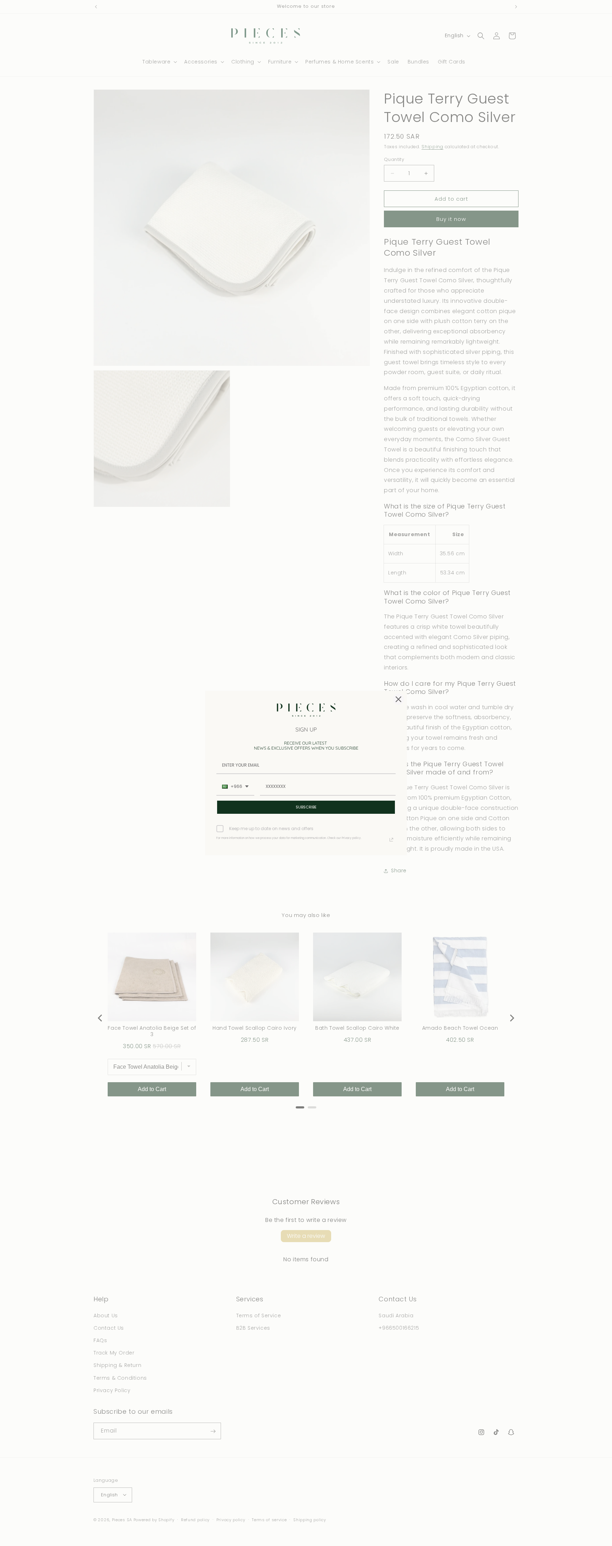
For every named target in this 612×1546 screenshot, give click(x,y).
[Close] (398, 699)
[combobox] (235, 786)
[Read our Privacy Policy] (391, 839)
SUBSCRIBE (306, 807)
